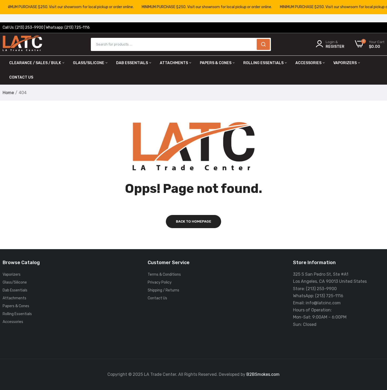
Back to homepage (193, 221)
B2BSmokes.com (263, 374)
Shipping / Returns (163, 290)
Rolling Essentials (263, 63)
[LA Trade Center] (22, 44)
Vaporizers (345, 63)
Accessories (308, 63)
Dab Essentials (132, 63)
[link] (376, 351)
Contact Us (21, 77)
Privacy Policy (160, 282)
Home (8, 92)
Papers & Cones (216, 63)
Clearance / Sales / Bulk (35, 63)
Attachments (174, 63)
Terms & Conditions (164, 274)
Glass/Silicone (89, 63)
